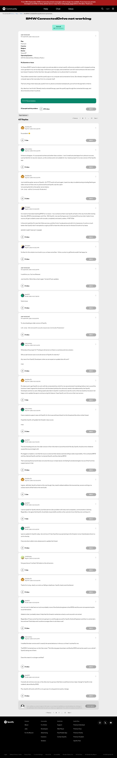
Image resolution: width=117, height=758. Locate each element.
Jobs (26, 729)
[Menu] (113, 9)
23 (91, 118)
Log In (107, 9)
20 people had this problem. (29, 108)
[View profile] (22, 128)
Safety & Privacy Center (16, 754)
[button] (95, 35)
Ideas (70, 8)
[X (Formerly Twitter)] (105, 723)
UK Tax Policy (79, 754)
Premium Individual (79, 725)
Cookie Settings (38, 754)
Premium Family (78, 733)
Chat (58, 8)
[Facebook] (111, 723)
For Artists (44, 725)
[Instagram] (100, 723)
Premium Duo (77, 729)
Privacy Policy (27, 754)
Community (11, 8)
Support (59, 725)
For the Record (29, 733)
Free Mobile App (62, 733)
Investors (43, 737)
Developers (44, 729)
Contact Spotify (62, 737)
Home (12, 13)
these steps (69, 4)
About (26, 725)
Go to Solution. (31, 101)
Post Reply (90, 706)
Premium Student (78, 737)
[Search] (102, 9)
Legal (5, 754)
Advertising (44, 733)
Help (46, 8)
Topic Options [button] (23, 115)
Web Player (60, 729)
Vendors (43, 741)
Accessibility (57, 754)
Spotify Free (77, 741)
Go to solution (59, 28)
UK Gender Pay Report (91, 754)
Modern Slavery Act (68, 754)
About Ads (48, 754)
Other (21, 13)
